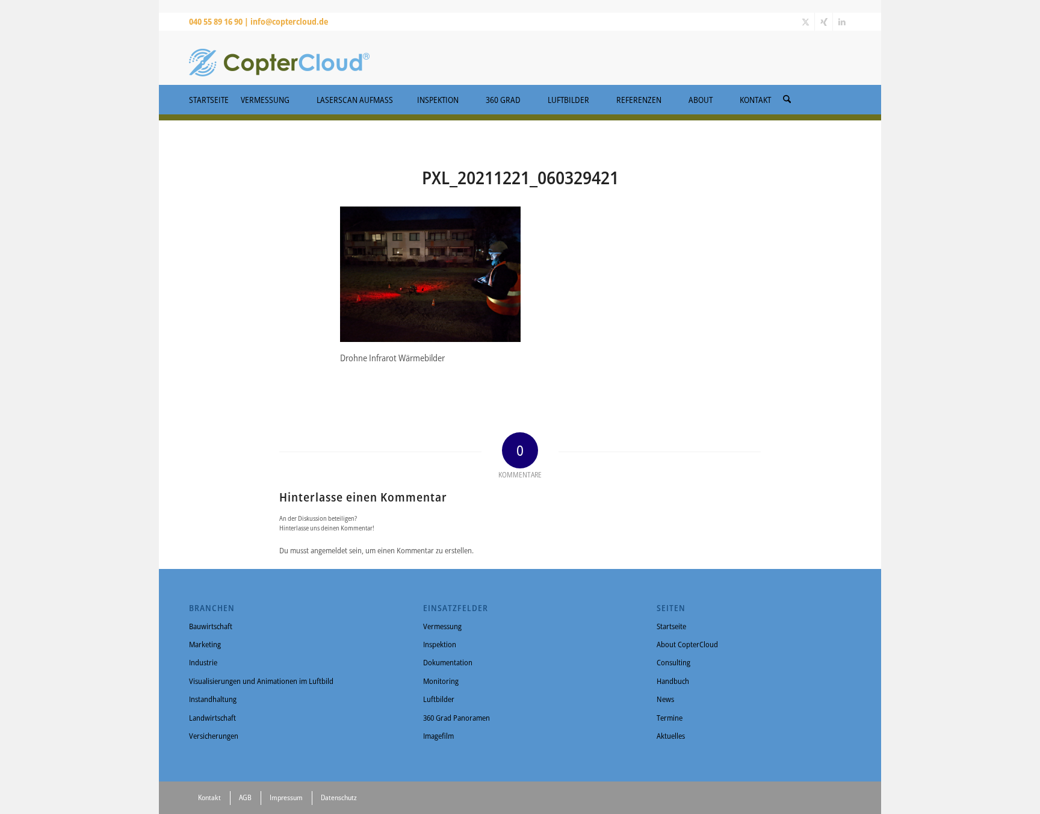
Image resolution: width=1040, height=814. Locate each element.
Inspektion (439, 644)
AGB (245, 797)
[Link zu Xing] (823, 22)
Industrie (203, 662)
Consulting (673, 662)
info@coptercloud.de (289, 21)
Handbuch (673, 681)
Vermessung (442, 626)
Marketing (205, 644)
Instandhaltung (213, 699)
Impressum (286, 797)
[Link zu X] (805, 22)
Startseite (671, 626)
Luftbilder (438, 699)
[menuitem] (787, 96)
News (665, 699)
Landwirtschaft (212, 717)
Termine (669, 717)
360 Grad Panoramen (456, 717)
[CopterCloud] (279, 58)
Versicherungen (213, 735)
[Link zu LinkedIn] (842, 22)
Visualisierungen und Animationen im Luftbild (261, 681)
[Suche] (787, 99)
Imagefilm (438, 735)
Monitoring (441, 681)
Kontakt (209, 797)
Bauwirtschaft (210, 626)
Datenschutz (339, 797)
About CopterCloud (687, 644)
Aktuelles (671, 735)
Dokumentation (447, 662)
